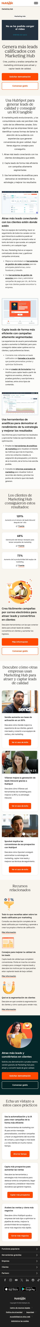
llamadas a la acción (26, 358)
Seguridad (30, 1312)
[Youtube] (16, 1280)
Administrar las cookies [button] (20, 1321)
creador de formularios (21, 369)
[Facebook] (5, 1280)
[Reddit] (33, 1280)
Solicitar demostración (20, 77)
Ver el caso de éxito (20, 742)
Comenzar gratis (20, 86)
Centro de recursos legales (20, 1308)
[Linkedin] (27, 1280)
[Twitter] (22, 1280)
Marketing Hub (7, 9)
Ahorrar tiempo (20, 1154)
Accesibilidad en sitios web (20, 1317)
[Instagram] (10, 1280)
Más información (25, 642)
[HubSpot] (7, 3)
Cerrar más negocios (20, 1236)
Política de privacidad (14, 1312)
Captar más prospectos (20, 1195)
